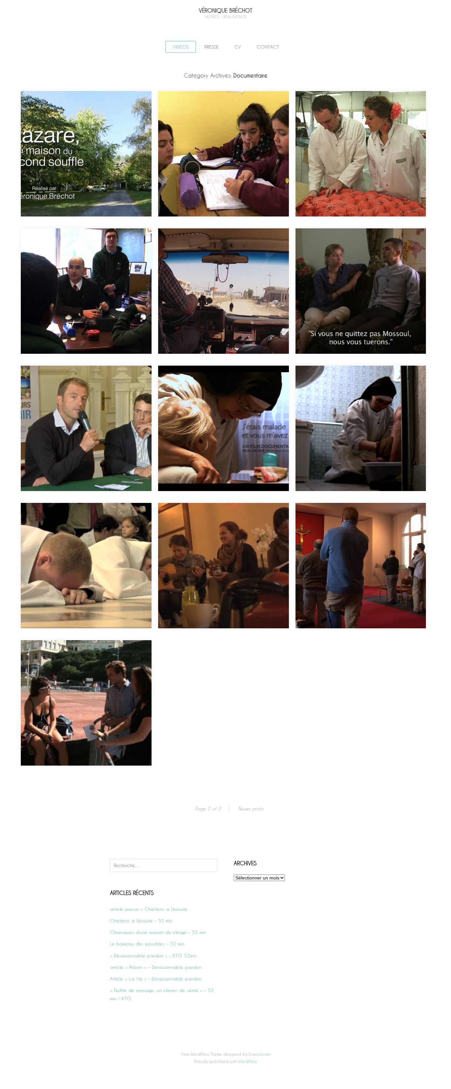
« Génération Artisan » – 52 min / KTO (353, 114)
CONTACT (268, 47)
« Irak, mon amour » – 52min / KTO (212, 251)
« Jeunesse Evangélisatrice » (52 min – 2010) (80, 667)
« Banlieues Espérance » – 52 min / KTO (219, 114)
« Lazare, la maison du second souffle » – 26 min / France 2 (85, 118)
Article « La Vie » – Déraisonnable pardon (155, 978)
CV (237, 47)
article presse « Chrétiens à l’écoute (149, 909)
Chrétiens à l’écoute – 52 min (141, 920)
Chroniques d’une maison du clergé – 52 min (158, 932)
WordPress (247, 1061)
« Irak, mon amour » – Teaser (342, 251)
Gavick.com (259, 1054)
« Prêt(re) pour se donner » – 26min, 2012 (85, 525)
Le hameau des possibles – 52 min (147, 943)
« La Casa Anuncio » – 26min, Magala (217, 525)
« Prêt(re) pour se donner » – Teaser (352, 525)
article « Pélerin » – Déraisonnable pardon (155, 967)
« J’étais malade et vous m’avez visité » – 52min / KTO (221, 392)
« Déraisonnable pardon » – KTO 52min (153, 955)
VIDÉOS (180, 47)
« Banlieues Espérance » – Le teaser (78, 251)
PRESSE (211, 47)
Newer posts (250, 808)
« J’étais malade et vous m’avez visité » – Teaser (358, 392)
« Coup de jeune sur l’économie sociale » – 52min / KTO (85, 392)
